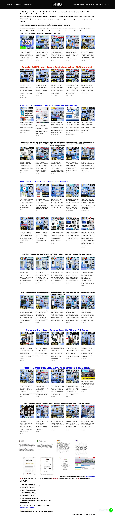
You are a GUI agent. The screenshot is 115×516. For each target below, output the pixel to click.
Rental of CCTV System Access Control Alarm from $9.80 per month (57, 67)
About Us (9, 4)
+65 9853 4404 (29, 510)
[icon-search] (108, 5)
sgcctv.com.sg (78, 514)
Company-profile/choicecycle (67, 478)
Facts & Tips (18, 4)
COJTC (45, 500)
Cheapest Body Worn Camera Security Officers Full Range (57, 330)
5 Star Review (28, 4)
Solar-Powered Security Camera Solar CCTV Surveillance (57, 367)
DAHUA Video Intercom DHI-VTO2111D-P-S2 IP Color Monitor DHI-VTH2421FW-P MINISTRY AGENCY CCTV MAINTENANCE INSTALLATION (72, 235)
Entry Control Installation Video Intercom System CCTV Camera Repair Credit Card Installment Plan (57, 404)
